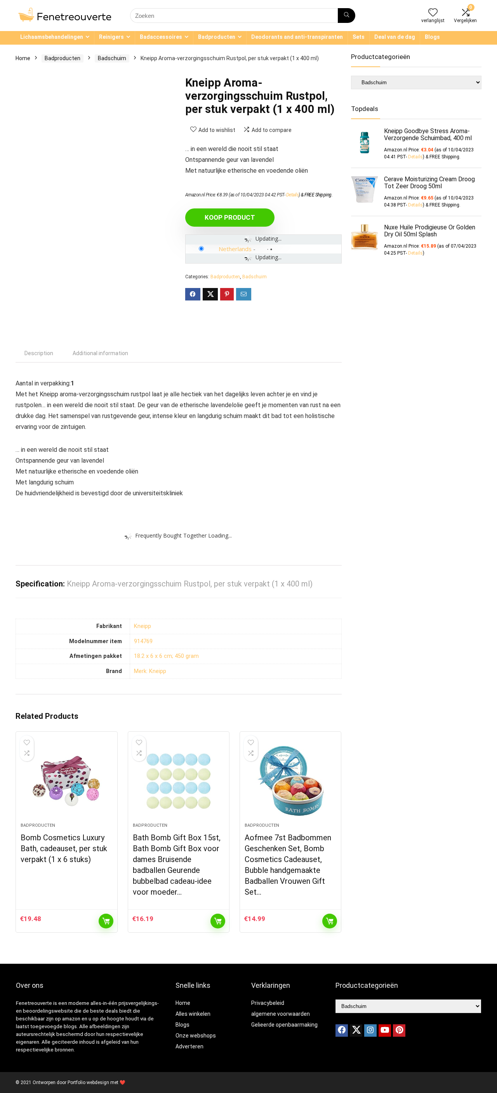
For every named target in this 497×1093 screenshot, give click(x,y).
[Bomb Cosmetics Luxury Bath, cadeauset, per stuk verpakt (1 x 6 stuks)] (66, 781)
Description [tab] (38, 353)
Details (292, 195)
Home (23, 58)
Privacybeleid (267, 1003)
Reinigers (111, 37)
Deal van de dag (394, 37)
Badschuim (112, 58)
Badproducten (216, 37)
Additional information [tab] (100, 353)
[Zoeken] (346, 15)
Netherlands (235, 249)
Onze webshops (196, 1035)
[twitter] (356, 1030)
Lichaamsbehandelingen (51, 37)
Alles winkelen (193, 1014)
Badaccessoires (161, 37)
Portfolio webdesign (88, 1082)
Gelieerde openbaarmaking (284, 1025)
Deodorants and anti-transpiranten (297, 37)
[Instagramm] (370, 1030)
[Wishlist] (433, 13)
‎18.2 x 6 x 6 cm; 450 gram (166, 656)
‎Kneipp (142, 626)
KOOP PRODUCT (230, 217)
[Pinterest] (399, 1030)
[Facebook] (341, 1030)
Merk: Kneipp (150, 671)
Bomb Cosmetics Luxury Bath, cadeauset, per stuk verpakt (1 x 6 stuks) (64, 848)
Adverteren (189, 1046)
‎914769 (143, 641)
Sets (359, 37)
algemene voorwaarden (280, 1014)
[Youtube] (385, 1030)
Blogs (432, 37)
